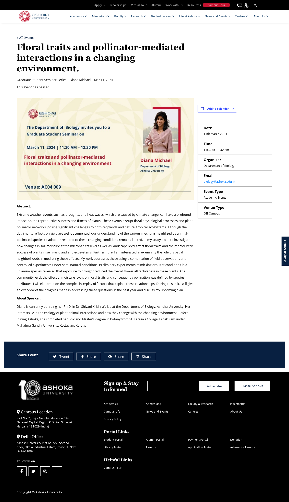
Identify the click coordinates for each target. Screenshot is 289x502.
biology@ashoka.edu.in (219, 181)
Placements (237, 404)
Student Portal (113, 439)
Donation (236, 439)
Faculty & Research (200, 404)
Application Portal (200, 447)
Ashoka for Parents (242, 447)
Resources (194, 5)
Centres (193, 411)
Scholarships (118, 5)
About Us (236, 411)
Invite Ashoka (252, 386)
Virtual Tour (139, 5)
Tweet (64, 356)
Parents (151, 447)
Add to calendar (218, 109)
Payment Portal (198, 439)
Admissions (153, 404)
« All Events (25, 38)
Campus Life (112, 411)
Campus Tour (216, 5)
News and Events (157, 411)
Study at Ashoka (285, 251)
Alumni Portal (155, 439)
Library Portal (112, 447)
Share (91, 356)
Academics (111, 404)
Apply (98, 5)
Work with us (174, 5)
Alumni (156, 5)
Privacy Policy (112, 419)
